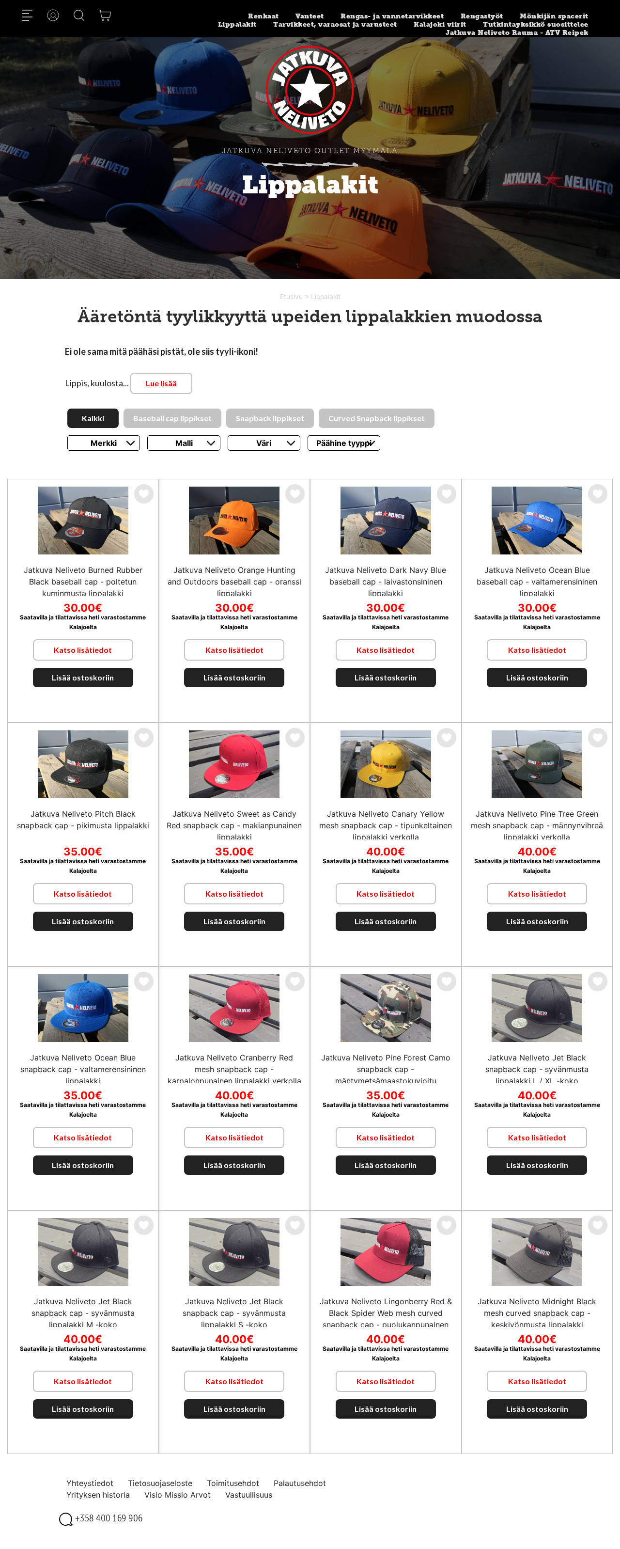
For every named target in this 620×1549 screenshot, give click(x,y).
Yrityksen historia (98, 1495)
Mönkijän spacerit (554, 16)
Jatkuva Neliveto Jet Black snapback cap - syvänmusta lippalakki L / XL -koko (537, 1069)
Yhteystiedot (89, 1483)
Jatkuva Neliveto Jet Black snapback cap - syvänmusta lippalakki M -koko (83, 1312)
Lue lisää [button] (161, 383)
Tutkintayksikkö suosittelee (536, 24)
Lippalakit (237, 24)
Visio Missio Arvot (177, 1495)
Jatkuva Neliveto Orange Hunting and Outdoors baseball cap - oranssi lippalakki (234, 581)
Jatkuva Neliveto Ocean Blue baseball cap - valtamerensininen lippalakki (537, 581)
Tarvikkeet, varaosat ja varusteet (335, 24)
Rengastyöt (482, 16)
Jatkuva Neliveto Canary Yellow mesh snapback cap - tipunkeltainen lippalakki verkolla (385, 825)
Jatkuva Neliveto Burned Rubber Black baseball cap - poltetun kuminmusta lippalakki (83, 581)
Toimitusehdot (233, 1483)
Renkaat (263, 16)
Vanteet (309, 16)
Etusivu (292, 296)
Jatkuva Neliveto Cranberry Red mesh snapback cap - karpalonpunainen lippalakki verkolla (234, 1069)
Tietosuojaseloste (160, 1483)
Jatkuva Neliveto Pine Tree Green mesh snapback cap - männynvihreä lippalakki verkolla (537, 825)
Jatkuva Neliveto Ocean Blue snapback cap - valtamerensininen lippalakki (83, 1069)
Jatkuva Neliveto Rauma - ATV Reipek (517, 33)
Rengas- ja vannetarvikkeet (392, 16)
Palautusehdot (300, 1483)
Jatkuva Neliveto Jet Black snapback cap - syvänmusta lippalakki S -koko (234, 1312)
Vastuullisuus (248, 1495)
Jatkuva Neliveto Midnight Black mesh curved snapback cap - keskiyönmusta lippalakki (537, 1312)
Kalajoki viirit (440, 24)
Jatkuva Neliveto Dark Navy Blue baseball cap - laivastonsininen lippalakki (385, 581)
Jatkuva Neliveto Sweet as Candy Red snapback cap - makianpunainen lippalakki (234, 825)
